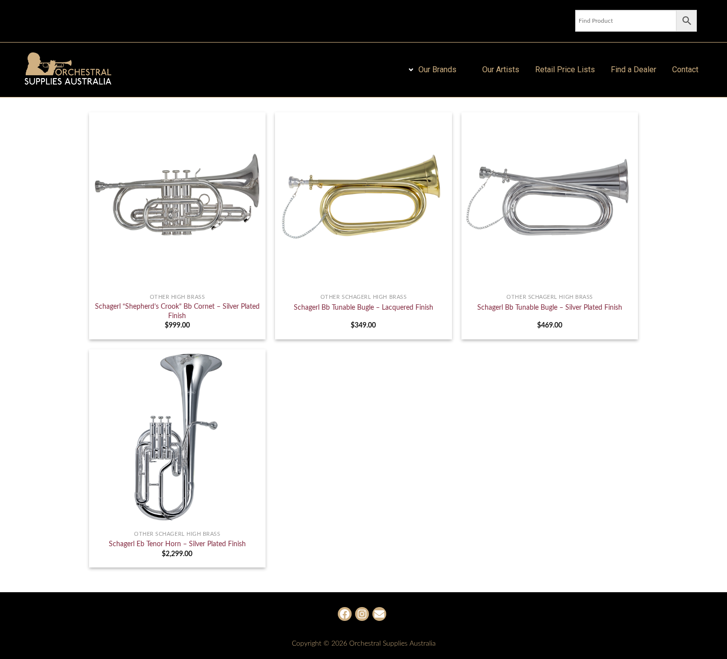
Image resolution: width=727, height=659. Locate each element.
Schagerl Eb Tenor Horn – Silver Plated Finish (177, 544)
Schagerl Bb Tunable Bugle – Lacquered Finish (363, 307)
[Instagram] (362, 614)
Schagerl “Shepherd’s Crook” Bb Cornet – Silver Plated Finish (177, 311)
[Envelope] (379, 614)
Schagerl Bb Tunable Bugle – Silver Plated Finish (549, 307)
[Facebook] (345, 614)
